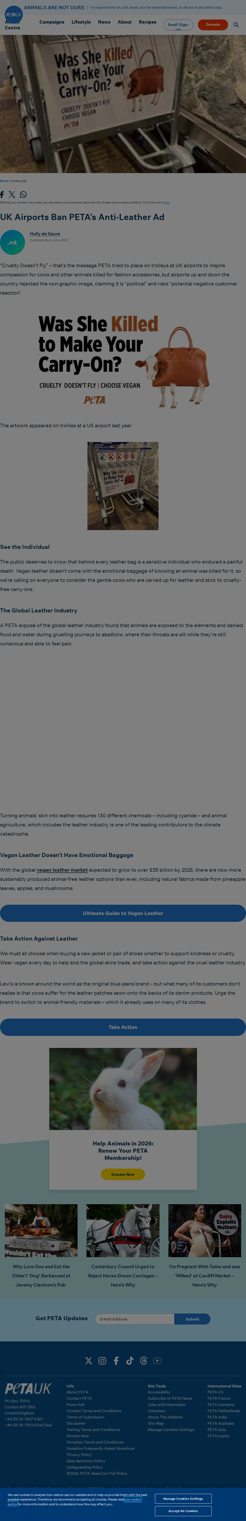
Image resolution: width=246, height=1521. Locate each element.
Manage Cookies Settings (183, 1499)
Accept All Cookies (183, 1511)
